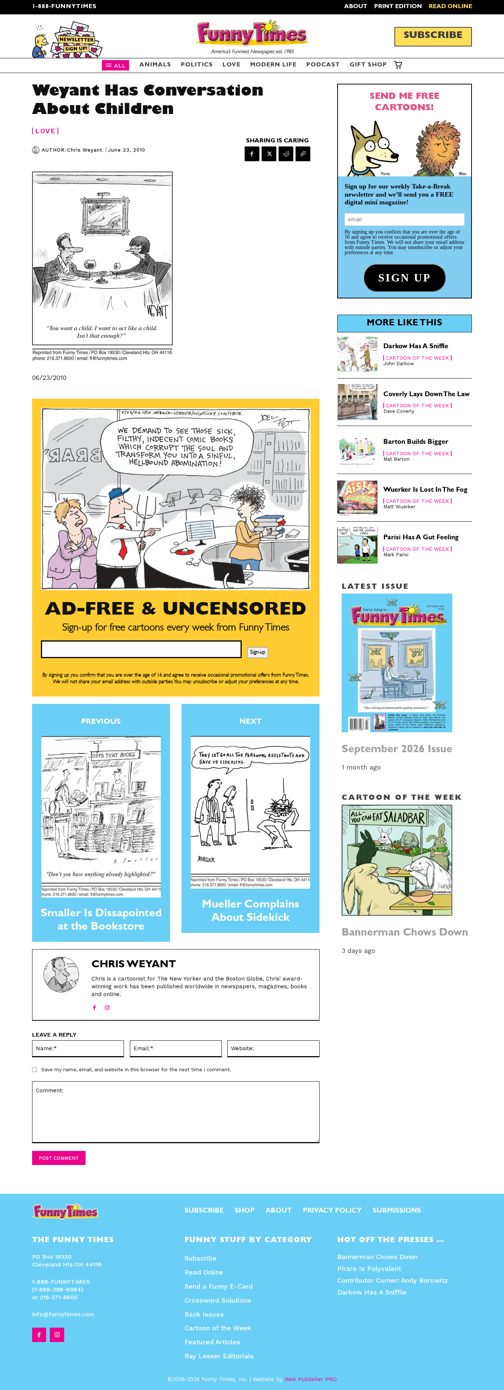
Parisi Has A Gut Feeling (421, 538)
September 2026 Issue (397, 750)
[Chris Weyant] (37, 150)
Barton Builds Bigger (415, 442)
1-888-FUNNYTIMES (64, 7)
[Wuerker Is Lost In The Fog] (357, 498)
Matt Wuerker (399, 506)
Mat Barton (396, 459)
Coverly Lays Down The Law (426, 395)
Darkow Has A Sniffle (415, 347)
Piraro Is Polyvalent (369, 1268)
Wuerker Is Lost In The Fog (425, 490)
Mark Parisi (395, 554)
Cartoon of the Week (417, 357)
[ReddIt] (286, 153)
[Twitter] (269, 153)
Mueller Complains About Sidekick (250, 912)
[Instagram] (107, 1006)
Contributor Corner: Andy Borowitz (392, 1280)
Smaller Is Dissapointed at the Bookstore (101, 921)
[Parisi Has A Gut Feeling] (357, 545)
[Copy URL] (303, 153)
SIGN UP (252, 796)
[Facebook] (252, 153)
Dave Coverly (398, 411)
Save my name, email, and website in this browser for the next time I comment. (136, 1069)
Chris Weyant (85, 150)
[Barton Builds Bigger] (357, 450)
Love (45, 131)
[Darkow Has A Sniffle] (357, 354)
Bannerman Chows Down (405, 933)
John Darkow (398, 363)
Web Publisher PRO (310, 1379)
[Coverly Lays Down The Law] (357, 402)
